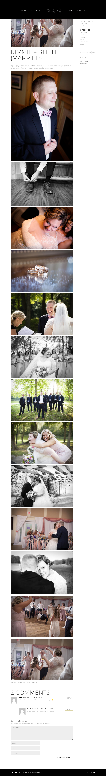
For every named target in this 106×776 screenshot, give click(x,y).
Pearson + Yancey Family (87, 21)
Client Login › (90, 772)
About (80, 10)
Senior (82, 39)
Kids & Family (84, 35)
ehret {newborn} (84, 26)
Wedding (82, 44)
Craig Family (83, 23)
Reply (69, 698)
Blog (70, 10)
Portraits (82, 37)
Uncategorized (84, 42)
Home (23, 10)
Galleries (35, 10)
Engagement (84, 32)
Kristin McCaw (31, 708)
